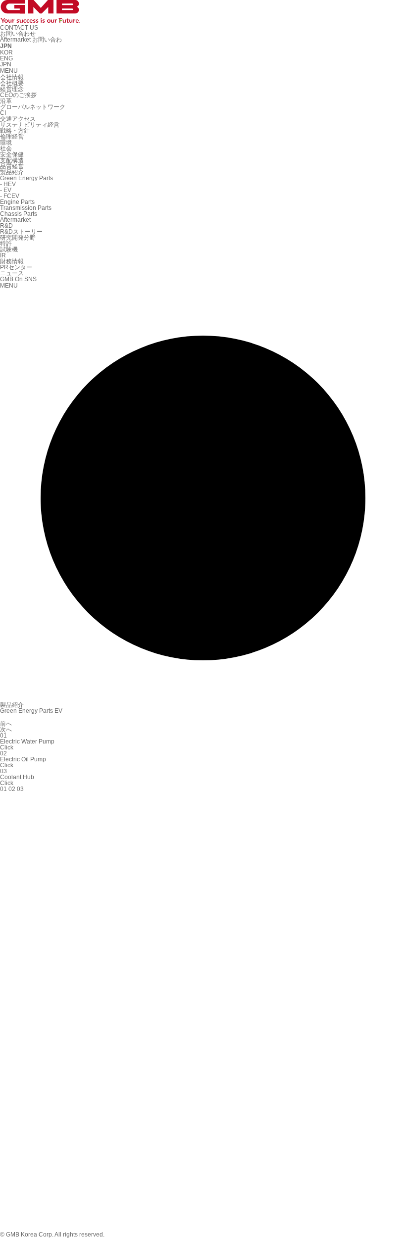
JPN (5, 64)
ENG (6, 58)
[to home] (40, 18)
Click (6, 747)
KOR (6, 52)
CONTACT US (19, 27)
